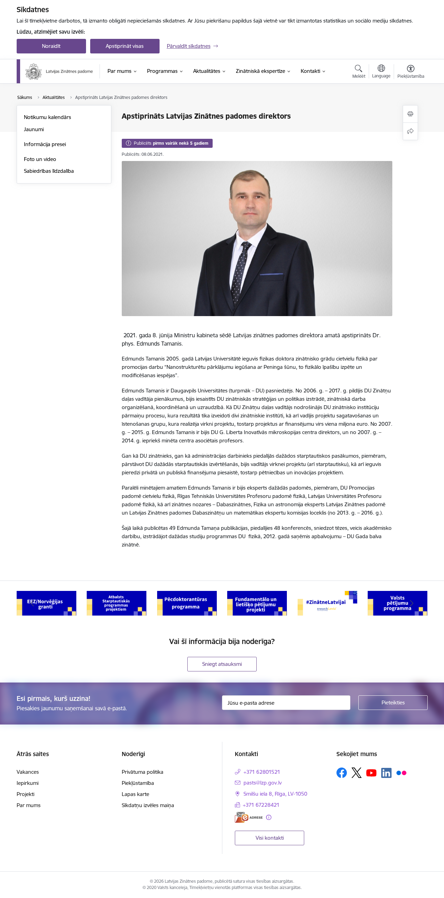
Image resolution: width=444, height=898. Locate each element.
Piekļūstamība (138, 783)
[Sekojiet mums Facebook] (341, 773)
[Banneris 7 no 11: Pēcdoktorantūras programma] (187, 603)
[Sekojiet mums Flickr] (401, 772)
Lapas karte (135, 794)
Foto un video (40, 159)
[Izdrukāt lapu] (410, 113)
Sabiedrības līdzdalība (49, 171)
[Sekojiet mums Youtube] (371, 772)
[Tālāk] (412, 603)
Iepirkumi (28, 783)
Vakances (28, 772)
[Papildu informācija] (268, 817)
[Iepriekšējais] (32, 603)
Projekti (25, 794)
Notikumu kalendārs (47, 117)
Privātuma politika (142, 772)
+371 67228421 (261, 805)
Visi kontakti (270, 838)
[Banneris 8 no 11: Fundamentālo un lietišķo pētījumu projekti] (257, 603)
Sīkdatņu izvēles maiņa (148, 805)
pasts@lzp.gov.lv (263, 782)
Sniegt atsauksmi (222, 664)
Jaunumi (34, 129)
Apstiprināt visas (125, 46)
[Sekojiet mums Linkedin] (386, 773)
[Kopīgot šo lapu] (410, 131)
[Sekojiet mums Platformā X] (356, 773)
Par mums (29, 805)
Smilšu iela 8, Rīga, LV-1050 (275, 793)
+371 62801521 (262, 772)
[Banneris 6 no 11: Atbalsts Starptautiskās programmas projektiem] (116, 603)
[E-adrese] (249, 817)
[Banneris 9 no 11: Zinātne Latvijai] (327, 603)
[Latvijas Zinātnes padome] (59, 71)
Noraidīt (51, 46)
